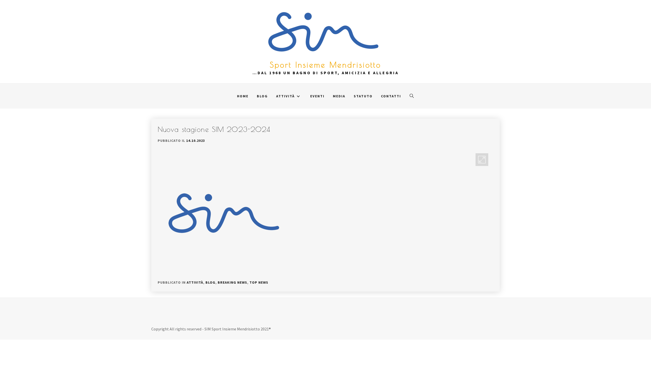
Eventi (317, 96)
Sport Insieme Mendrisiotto (325, 64)
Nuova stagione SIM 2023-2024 (214, 129)
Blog (210, 282)
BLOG (262, 96)
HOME (242, 96)
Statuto (363, 96)
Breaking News (232, 282)
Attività (195, 282)
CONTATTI (391, 96)
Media (339, 96)
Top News (258, 282)
